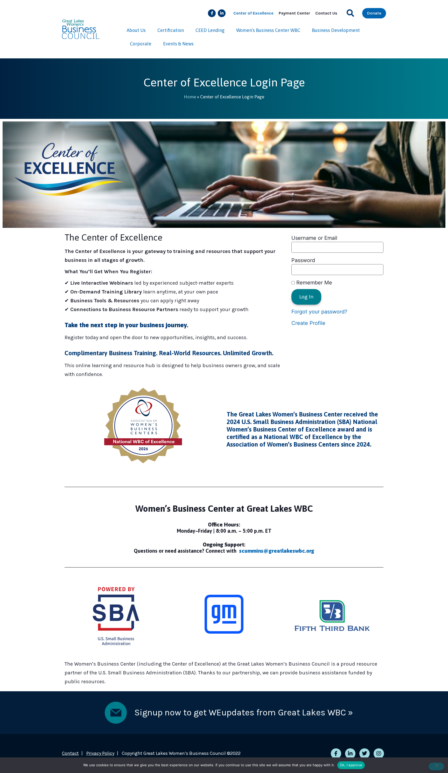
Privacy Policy (100, 753)
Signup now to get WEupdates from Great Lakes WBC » (244, 712)
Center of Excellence (253, 13)
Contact (70, 753)
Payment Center (294, 13)
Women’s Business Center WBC (268, 30)
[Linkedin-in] (222, 13)
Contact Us (326, 13)
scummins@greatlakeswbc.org (276, 551)
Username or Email (314, 238)
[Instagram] (379, 753)
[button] (350, 13)
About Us (136, 30)
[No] (436, 766)
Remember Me (313, 282)
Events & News (178, 43)
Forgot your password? (319, 312)
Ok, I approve (351, 765)
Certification (170, 30)
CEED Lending (210, 30)
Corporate (140, 43)
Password (303, 260)
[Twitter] (364, 753)
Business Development (336, 30)
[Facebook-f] (212, 13)
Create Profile (308, 323)
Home (190, 96)
